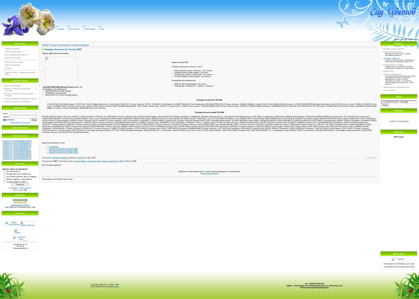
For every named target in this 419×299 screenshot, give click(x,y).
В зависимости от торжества (18, 174)
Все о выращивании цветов (16, 55)
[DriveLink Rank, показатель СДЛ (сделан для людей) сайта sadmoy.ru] (20, 240)
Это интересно (389, 90)
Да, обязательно (13, 171)
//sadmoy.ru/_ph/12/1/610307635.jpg (17, 155)
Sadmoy (81, 158)
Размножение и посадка (393, 65)
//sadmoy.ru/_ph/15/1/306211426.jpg (17, 151)
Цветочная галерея (13, 58)
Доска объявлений (12, 65)
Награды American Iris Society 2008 (63, 152)
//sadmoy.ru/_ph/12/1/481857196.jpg (17, 141)
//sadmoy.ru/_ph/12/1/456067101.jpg (17, 158)
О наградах (53, 147)
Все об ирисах (64, 45)
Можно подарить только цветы (19, 179)
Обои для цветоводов (14, 62)
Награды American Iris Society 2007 (63, 150)
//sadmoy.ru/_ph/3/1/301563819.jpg (16, 149)
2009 (121, 161)
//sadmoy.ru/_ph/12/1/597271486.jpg (17, 153)
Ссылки (8, 68)
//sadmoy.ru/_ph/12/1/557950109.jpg (17, 143)
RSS (416, 39)
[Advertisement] (399, 198)
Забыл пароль (15, 122)
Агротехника (388, 71)
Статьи (53, 45)
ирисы (104, 161)
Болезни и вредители (392, 74)
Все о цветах (74, 29)
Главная (60, 29)
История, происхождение (393, 49)
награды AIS (113, 161)
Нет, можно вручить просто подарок (21, 177)
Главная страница (12, 49)
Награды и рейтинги (80, 45)
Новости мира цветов (14, 52)
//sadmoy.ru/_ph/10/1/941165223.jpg (17, 147)
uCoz (117, 287)
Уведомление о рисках (20, 205)
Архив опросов (25, 188)
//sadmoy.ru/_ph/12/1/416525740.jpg (17, 157)
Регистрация (90, 29)
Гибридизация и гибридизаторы (396, 87)
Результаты (14, 188)
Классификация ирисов (393, 52)
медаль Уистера (94, 161)
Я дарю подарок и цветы (17, 182)
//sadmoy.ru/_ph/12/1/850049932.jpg (17, 145)
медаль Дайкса (80, 161)
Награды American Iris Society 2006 (63, 149)
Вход (102, 29)
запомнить (10, 120)
